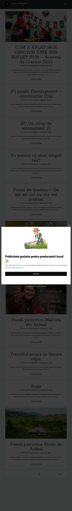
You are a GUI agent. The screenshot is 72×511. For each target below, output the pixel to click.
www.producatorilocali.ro (15, 268)
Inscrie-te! (36, 274)
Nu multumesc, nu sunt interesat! (36, 286)
